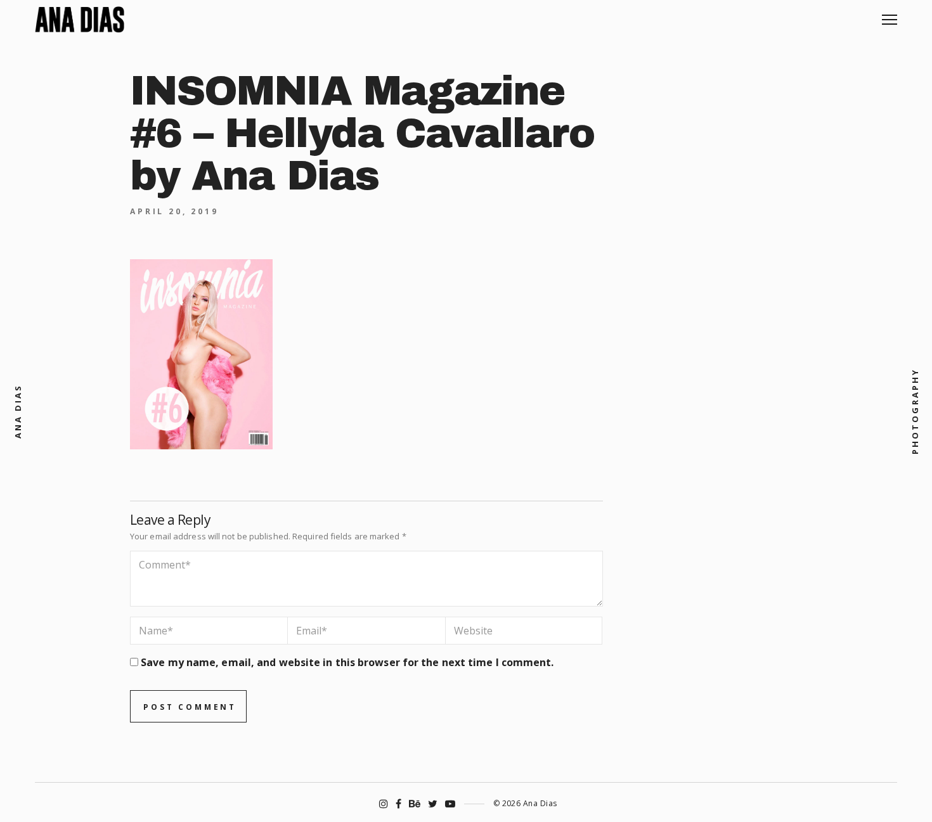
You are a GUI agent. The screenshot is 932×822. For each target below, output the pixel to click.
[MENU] (889, 14)
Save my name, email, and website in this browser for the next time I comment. (347, 662)
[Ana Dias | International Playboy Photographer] (79, 19)
